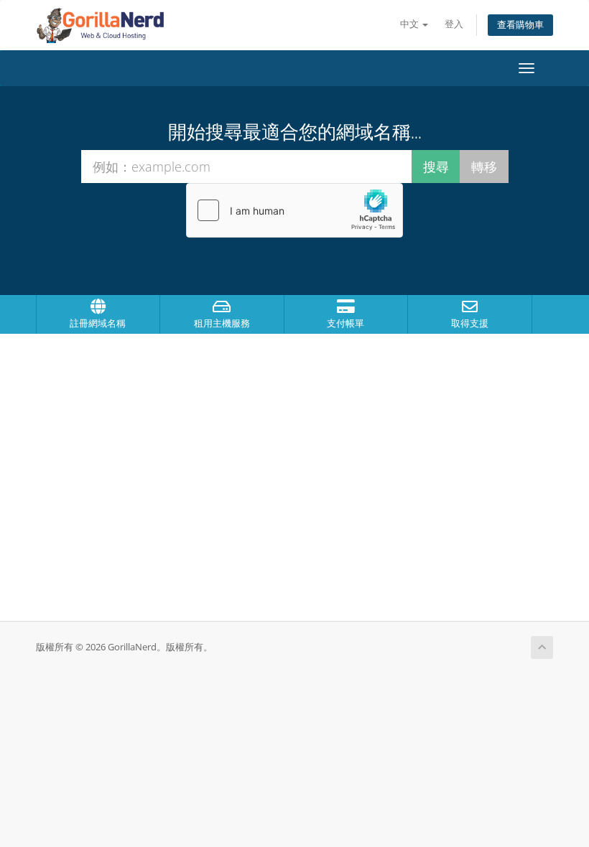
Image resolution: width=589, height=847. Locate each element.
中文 (410, 24)
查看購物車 (520, 25)
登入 (454, 24)
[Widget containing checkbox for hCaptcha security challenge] (294, 210)
